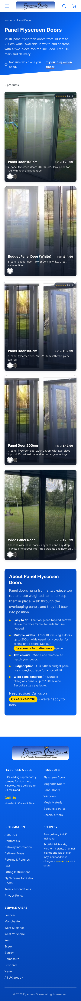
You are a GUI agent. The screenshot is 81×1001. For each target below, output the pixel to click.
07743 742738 (23, 699)
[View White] (10, 176)
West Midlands (14, 928)
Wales (9, 971)
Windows (50, 796)
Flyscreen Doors (55, 777)
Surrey (9, 952)
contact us (62, 861)
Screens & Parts (55, 808)
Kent (8, 940)
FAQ (7, 866)
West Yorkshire (15, 934)
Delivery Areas (14, 853)
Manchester (13, 921)
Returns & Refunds (17, 859)
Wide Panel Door (21, 540)
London (10, 915)
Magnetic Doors (54, 784)
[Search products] (64, 6)
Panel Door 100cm (22, 162)
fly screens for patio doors (34, 648)
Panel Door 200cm (23, 445)
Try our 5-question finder (59, 64)
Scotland (11, 965)
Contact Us (12, 841)
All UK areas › (14, 977)
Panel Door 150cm (22, 351)
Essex (8, 946)
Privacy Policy (14, 895)
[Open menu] (7, 6)
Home (8, 20)
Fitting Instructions (17, 872)
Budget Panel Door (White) (29, 256)
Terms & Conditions (18, 889)
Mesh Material (53, 802)
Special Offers (53, 815)
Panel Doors (52, 790)
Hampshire (12, 959)
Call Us (10, 798)
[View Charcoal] (15, 176)
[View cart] (74, 6)
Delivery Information (18, 847)
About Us (11, 834)
